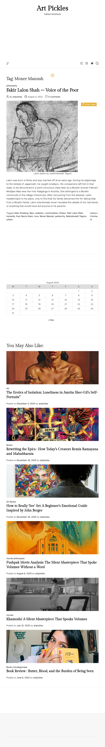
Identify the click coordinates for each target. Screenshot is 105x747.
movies (9, 558)
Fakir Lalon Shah (75, 213)
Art (7, 388)
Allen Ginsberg (21, 213)
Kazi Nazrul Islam (24, 216)
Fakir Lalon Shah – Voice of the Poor (42, 90)
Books (9, 445)
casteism (39, 213)
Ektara (62, 213)
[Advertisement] (52, 40)
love (36, 216)
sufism (9, 219)
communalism (51, 213)
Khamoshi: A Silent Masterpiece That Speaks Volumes (46, 619)
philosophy (11, 85)
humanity (10, 216)
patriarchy (60, 216)
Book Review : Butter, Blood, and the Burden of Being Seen (50, 671)
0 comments (54, 96)
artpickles (17, 96)
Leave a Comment (94, 216)
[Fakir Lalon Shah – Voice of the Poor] (42, 102)
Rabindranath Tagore (76, 216)
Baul (32, 213)
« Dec (51, 320)
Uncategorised (20, 667)
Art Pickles (52, 8)
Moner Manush (47, 216)
